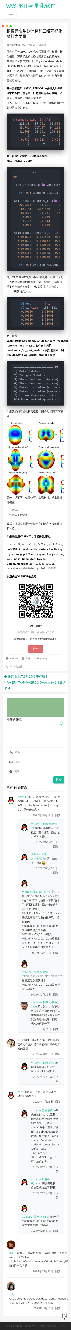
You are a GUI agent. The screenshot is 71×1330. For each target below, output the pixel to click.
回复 (58, 815)
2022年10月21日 (43, 1054)
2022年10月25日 (41, 994)
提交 (59, 779)
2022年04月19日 (43, 815)
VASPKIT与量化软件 (31, 6)
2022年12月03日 (43, 1167)
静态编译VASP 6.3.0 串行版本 (28, 676)
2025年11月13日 (43, 1308)
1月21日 (47, 1029)
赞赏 (36, 649)
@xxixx (44, 1216)
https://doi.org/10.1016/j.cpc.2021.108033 (32, 568)
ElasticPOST (19, 515)
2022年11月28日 (43, 1101)
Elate (15, 510)
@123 (52, 1062)
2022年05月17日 (41, 953)
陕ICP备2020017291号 (53, 1326)
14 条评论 (42, 658)
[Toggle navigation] (11, 14)
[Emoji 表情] (61, 724)
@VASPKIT (37, 858)
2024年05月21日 (43, 1271)
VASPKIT (13, 658)
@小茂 (48, 1110)
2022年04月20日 (47, 842)
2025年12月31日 (41, 1230)
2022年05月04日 (47, 868)
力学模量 (41, 45)
